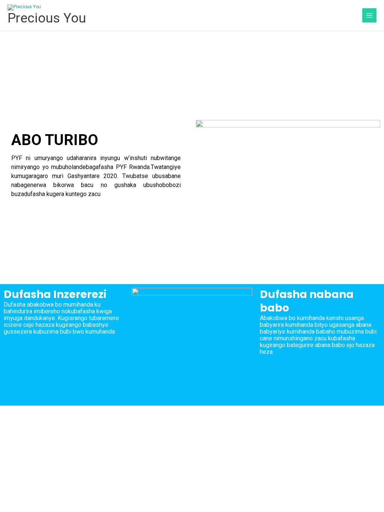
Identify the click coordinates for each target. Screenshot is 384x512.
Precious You (47, 18)
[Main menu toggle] (369, 15)
